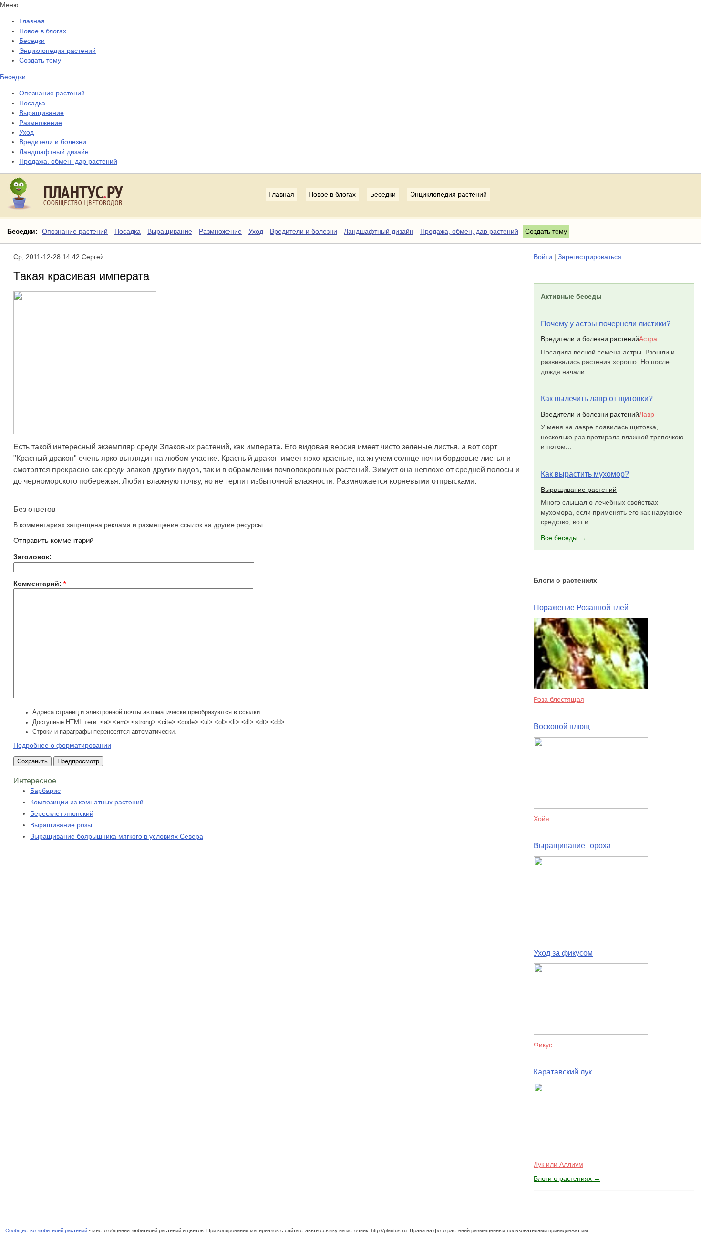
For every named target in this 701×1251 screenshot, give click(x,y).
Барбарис (45, 790)
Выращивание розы (61, 825)
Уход (26, 132)
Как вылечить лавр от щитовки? (597, 399)
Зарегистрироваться (589, 257)
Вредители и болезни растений (590, 339)
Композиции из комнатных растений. (87, 802)
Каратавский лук (563, 1072)
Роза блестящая (559, 699)
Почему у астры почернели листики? (605, 324)
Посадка (32, 103)
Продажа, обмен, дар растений (68, 161)
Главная (32, 21)
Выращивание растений (579, 489)
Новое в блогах (42, 31)
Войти (543, 257)
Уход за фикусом (563, 953)
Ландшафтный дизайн (54, 152)
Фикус (543, 1045)
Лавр (646, 414)
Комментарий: (39, 583)
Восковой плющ (562, 726)
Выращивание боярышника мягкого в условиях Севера (116, 836)
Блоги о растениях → (567, 1178)
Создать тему (40, 60)
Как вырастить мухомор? (585, 474)
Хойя (541, 819)
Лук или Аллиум (558, 1164)
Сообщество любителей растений (46, 1230)
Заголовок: (32, 557)
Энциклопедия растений (57, 50)
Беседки (32, 40)
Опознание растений (52, 93)
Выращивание (41, 112)
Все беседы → (563, 538)
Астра (648, 339)
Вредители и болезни (52, 142)
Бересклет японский (61, 813)
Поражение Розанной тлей (581, 608)
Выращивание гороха (572, 846)
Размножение (40, 122)
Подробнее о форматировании (62, 745)
